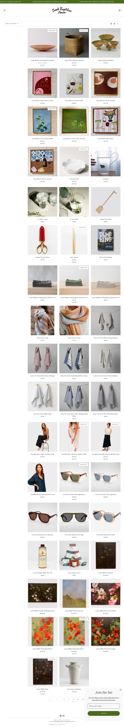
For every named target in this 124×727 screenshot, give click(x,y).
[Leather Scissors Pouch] (42, 240)
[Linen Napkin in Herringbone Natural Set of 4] (106, 280)
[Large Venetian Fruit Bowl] (106, 43)
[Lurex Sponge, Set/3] (74, 555)
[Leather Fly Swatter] (106, 202)
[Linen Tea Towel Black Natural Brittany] (106, 320)
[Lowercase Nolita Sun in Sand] (106, 517)
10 (83, 699)
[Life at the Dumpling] (106, 240)
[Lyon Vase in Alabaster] (74, 672)
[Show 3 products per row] (114, 23)
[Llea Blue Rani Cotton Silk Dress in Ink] (42, 477)
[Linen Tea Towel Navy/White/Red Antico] (106, 396)
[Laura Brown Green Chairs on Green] (74, 121)
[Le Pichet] (106, 161)
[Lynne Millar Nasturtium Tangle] (106, 631)
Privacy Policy (66, 720)
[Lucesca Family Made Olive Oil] (42, 555)
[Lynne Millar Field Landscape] (74, 593)
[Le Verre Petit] (74, 202)
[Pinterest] (61, 716)
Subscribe (103, 713)
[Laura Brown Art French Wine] (74, 83)
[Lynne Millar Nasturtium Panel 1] (42, 631)
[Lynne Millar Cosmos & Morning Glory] (42, 593)
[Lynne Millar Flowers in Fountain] (106, 593)
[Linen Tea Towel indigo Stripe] (42, 396)
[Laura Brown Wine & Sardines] (42, 161)
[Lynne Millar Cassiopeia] (106, 555)
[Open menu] (6, 10)
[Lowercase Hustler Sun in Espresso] (42, 517)
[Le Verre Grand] (42, 202)
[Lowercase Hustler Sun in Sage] (74, 517)
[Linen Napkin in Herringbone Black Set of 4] (42, 280)
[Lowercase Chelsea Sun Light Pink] (106, 477)
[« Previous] (50, 699)
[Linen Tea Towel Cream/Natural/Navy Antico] (74, 358)
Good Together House (58, 721)
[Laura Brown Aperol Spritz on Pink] (42, 83)
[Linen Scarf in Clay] (42, 320)
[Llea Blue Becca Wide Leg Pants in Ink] (42, 437)
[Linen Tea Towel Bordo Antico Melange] (42, 358)
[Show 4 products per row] (118, 23)
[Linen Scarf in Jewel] (74, 320)
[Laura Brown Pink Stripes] (106, 121)
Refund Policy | (61, 724)
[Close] (120, 689)
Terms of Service (58, 720)
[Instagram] (63, 716)
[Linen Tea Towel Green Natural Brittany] (106, 358)
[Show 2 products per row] (111, 23)
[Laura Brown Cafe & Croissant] (106, 83)
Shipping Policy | (53, 724)
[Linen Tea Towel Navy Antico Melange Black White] (74, 396)
